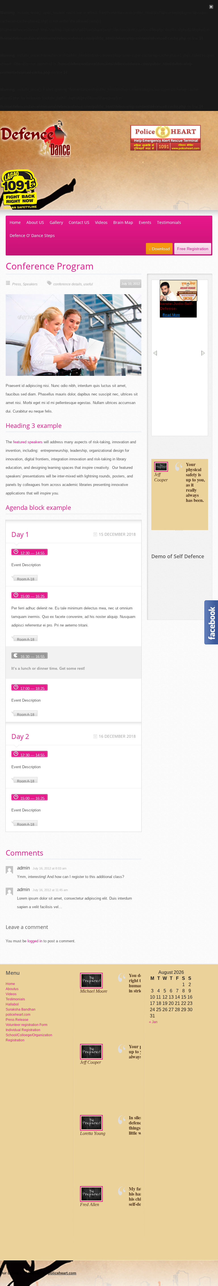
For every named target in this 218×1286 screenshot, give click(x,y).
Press (16, 284)
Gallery (56, 222)
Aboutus (12, 989)
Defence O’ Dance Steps (32, 235)
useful (88, 284)
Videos (101, 222)
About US (35, 222)
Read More (171, 313)
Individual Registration (23, 1030)
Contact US (79, 222)
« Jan (153, 1022)
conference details (67, 284)
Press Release (17, 1020)
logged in (35, 941)
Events (145, 222)
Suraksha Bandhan (20, 1009)
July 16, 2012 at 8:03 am (49, 868)
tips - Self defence (177, 306)
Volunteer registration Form (26, 1025)
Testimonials (169, 222)
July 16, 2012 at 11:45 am (50, 890)
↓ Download (159, 248)
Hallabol (12, 1004)
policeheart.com (18, 1015)
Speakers (30, 284)
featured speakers (28, 442)
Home (15, 222)
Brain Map (123, 222)
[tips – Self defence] (180, 303)
